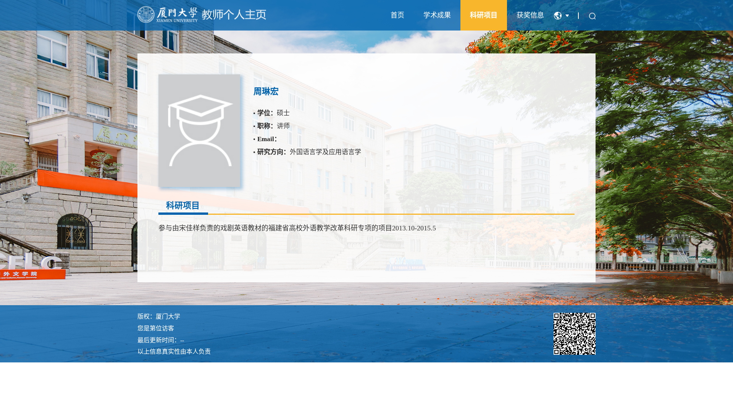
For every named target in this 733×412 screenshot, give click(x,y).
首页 (397, 15)
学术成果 (437, 15)
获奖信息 (530, 15)
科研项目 (483, 15)
